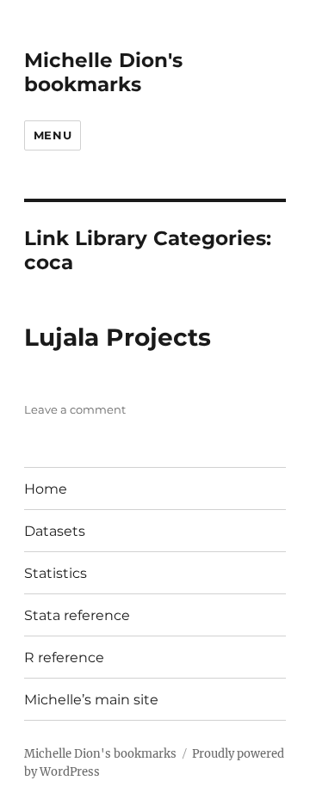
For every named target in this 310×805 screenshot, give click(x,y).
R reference (64, 657)
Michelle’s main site (91, 699)
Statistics (55, 573)
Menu (52, 135)
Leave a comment (75, 409)
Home (45, 489)
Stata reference (77, 615)
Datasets (54, 531)
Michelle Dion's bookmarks (103, 72)
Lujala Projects (117, 337)
